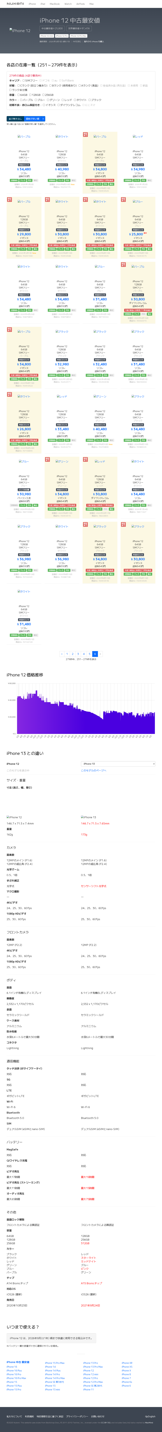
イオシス (50, 105)
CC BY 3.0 (105, 1422)
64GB (23, 94)
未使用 (134, 85)
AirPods (80, 4)
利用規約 (29, 1416)
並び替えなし (15, 118)
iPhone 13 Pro (90, 1363)
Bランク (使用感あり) (64, 85)
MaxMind (149, 1422)
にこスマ (89, 105)
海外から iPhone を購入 (94, 41)
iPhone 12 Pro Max (78, 36)
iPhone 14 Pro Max (55, 1378)
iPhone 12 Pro (62, 36)
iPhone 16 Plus (14, 1370)
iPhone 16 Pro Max (16, 1378)
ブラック (96, 100)
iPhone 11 (88, 1389)
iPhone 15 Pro (14, 1389)
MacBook (55, 4)
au (55, 80)
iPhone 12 (88, 1370)
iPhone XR (127, 1363)
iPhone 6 (126, 1385)
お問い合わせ (97, 1416)
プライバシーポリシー (77, 1416)
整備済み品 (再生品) (114, 85)
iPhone (32, 4)
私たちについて (14, 1416)
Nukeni (15, 3)
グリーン (54, 100)
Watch (68, 4)
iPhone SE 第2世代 (92, 1385)
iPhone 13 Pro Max (93, 1366)
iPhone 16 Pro (14, 1374)
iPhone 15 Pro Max (55, 1363)
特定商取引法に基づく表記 (50, 1416)
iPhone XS (127, 1366)
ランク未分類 (19, 90)
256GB (48, 94)
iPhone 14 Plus (53, 1370)
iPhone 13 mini (52, 1389)
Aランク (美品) (89, 85)
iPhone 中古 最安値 (18, 1362)
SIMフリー (31, 80)
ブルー (41, 100)
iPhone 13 (50, 1385)
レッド (68, 100)
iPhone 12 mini (46, 36)
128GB (35, 94)
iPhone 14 (50, 1366)
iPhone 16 (12, 1366)
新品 (145, 85)
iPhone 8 (126, 1374)
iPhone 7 (126, 1378)
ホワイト (81, 100)
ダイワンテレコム (70, 105)
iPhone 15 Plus (14, 1385)
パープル (27, 100)
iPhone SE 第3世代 (54, 1382)
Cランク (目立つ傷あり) (33, 85)
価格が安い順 (32, 118)
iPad (43, 4)
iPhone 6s (127, 1382)
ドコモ (46, 80)
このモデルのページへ (93, 770)
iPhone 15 (12, 1382)
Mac (92, 4)
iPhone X (126, 1370)
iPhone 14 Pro (52, 1374)
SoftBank (67, 80)
